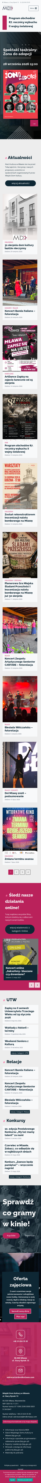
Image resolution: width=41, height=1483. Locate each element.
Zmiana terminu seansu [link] (19, 858)
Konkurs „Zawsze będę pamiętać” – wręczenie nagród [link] (19, 1165)
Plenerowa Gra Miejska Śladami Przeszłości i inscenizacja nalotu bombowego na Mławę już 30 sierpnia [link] (19, 589)
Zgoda (12, 1480)
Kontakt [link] (20, 1469)
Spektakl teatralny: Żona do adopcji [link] (20, 52)
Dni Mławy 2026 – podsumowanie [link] (15, 795)
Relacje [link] (15, 308)
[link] (8, 8)
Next (37, 985)
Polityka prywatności (25, 1480)
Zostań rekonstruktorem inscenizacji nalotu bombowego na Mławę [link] (20, 517)
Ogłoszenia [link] (9, 242)
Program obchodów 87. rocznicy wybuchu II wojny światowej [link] (23, 22)
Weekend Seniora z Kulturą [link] (16, 1043)
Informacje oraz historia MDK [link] (17, 1430)
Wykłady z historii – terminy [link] (17, 1029)
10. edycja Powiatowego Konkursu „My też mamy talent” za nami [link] (20, 1132)
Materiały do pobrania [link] (14, 1452)
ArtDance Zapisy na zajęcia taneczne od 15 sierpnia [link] (19, 379)
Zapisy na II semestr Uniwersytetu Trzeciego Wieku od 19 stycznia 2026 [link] (19, 1013)
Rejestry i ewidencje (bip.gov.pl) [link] (18, 1444)
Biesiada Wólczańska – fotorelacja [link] (19, 729)
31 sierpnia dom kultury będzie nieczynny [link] (19, 247)
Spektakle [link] (17, 580)
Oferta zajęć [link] (9, 373)
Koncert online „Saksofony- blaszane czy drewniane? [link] (19, 971)
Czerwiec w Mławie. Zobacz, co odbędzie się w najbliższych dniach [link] (19, 1148)
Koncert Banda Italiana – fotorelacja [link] (20, 312)
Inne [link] (6, 442)
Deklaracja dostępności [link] (28, 1465)
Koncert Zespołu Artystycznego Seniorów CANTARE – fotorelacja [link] (20, 661)
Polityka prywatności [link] (11, 1465)
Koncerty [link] (8, 308)
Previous (31, 985)
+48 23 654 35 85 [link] (20, 1341)
